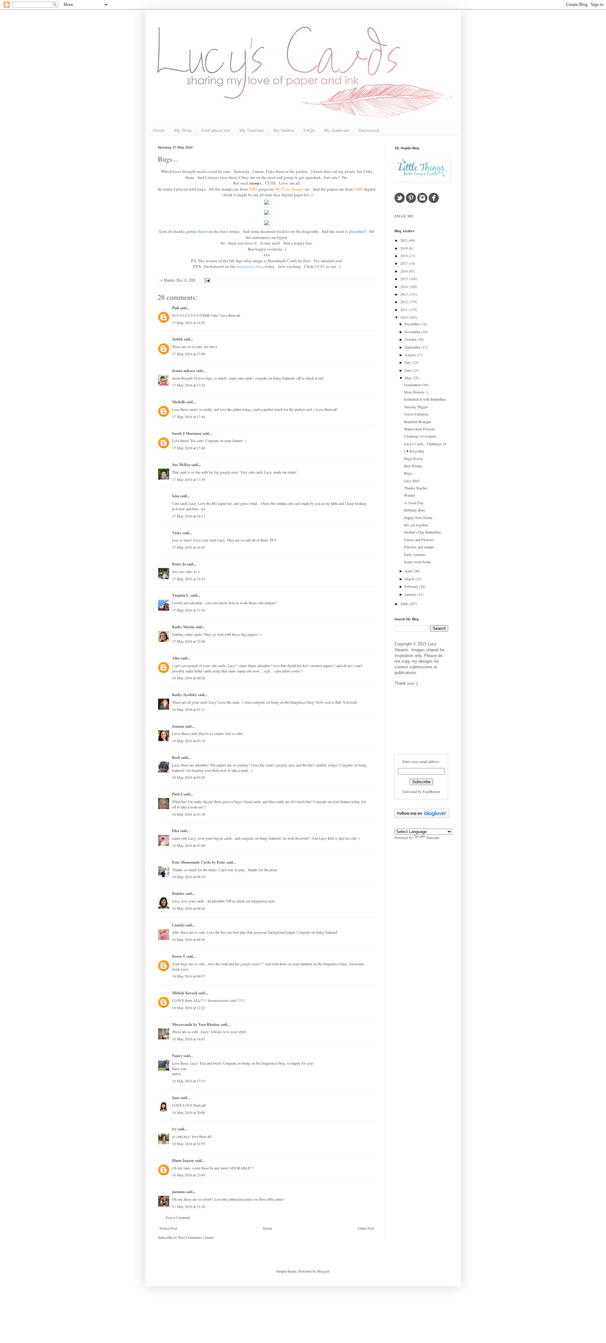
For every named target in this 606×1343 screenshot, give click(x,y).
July (408, 362)
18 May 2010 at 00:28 (188, 677)
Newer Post (168, 1228)
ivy (174, 1129)
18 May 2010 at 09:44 (188, 908)
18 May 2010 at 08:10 (188, 876)
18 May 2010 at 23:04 (188, 1174)
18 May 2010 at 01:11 (188, 709)
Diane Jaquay (183, 1160)
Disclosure (369, 130)
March (410, 578)
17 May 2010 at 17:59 (188, 479)
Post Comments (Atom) (196, 1237)
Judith (177, 339)
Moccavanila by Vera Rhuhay (196, 1024)
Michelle (178, 402)
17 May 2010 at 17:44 (188, 416)
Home (159, 130)
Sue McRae (181, 464)
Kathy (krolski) (184, 694)
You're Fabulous (416, 414)
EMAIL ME (404, 215)
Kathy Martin (183, 627)
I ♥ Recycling (414, 450)
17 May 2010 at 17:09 (188, 353)
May (409, 377)
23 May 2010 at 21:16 (188, 1206)
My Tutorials (252, 130)
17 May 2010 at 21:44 (188, 609)
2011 (404, 309)
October (411, 339)
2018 (404, 255)
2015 (404, 278)
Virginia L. (181, 595)
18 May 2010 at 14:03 (188, 1038)
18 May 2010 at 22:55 (188, 1143)
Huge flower (413, 458)
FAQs (309, 130)
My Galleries (336, 130)
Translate (432, 837)
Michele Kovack (185, 993)
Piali (175, 308)
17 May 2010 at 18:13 (188, 515)
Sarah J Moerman (186, 433)
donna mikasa (183, 370)
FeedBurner (431, 791)
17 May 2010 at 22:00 (188, 641)
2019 (404, 248)
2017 (404, 263)
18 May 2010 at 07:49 (188, 845)
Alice (176, 658)
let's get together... (417, 524)
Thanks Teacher (415, 487)
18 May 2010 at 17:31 (188, 1080)
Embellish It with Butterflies (425, 399)
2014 (404, 286)
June (409, 370)
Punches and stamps (419, 546)
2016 (404, 271)
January (411, 594)
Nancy (177, 1055)
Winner (409, 495)
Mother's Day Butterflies (422, 532)
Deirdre (178, 893)
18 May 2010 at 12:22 (188, 1007)
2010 (404, 317)
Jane (176, 1097)
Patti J (177, 794)
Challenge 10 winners (420, 436)
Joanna (178, 726)
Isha (175, 496)
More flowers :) (416, 391)
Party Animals (414, 554)
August (411, 354)
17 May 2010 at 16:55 (188, 322)
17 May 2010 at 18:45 (188, 547)
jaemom (178, 1191)
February (412, 586)
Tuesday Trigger (416, 406)
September (413, 347)
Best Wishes (413, 465)
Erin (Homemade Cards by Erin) (198, 862)
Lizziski (178, 925)
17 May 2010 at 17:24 (188, 385)
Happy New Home (418, 517)
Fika (175, 830)
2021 (404, 240)
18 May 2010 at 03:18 (188, 740)
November (413, 331)
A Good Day (414, 502)
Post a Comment (178, 1217)
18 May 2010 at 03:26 (188, 777)
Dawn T (178, 956)
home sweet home (417, 561)
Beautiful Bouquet (417, 421)
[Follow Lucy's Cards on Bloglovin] (422, 816)
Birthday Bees (414, 509)
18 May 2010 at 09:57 (188, 976)
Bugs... (168, 158)
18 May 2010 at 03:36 (188, 814)
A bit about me (215, 130)
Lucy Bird (411, 480)
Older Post (366, 1228)
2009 (404, 603)
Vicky (176, 532)
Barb (176, 757)
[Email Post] (206, 280)
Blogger (323, 1271)
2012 (404, 301)
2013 (404, 294)
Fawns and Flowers (419, 539)
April (409, 570)
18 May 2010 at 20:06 (188, 1112)
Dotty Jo (179, 564)
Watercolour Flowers (419, 428)
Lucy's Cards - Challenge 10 (425, 443)
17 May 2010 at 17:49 (188, 447)
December (413, 323)
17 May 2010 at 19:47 (188, 578)
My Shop (183, 130)
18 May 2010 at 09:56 (188, 939)
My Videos (283, 130)
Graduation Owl (416, 384)
